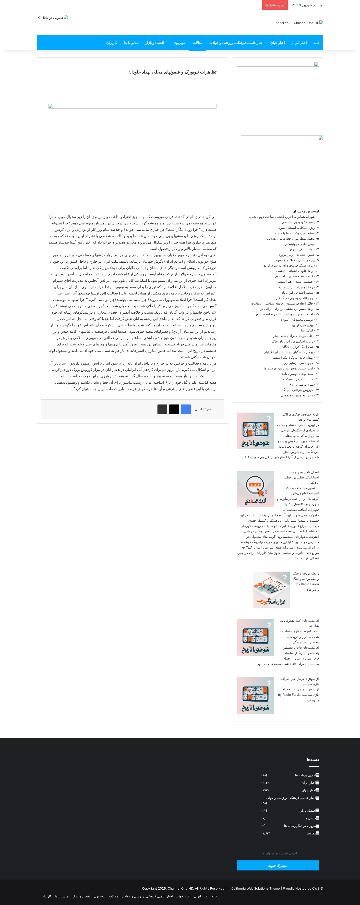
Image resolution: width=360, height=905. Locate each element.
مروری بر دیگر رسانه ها (300, 826)
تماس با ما (131, 42)
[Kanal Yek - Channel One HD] (299, 22)
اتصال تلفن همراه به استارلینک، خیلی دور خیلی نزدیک (301, 477)
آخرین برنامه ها (305, 775)
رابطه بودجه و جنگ (306, 573)
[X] (174, 409)
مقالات (198, 42)
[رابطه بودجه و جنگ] (271, 607)
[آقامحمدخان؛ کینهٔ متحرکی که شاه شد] (255, 655)
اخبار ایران (299, 42)
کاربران (111, 42)
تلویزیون (180, 42)
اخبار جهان (277, 42)
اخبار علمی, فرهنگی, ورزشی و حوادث (236, 42)
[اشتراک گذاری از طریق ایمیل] (162, 409)
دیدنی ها (310, 818)
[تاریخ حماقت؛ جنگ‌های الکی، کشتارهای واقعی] (255, 448)
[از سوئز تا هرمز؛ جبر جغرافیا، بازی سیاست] (255, 713)
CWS (315, 888)
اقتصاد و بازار (154, 42)
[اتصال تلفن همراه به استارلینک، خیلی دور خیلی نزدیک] (255, 506)
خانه (317, 42)
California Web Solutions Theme (255, 888)
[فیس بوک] (186, 409)
